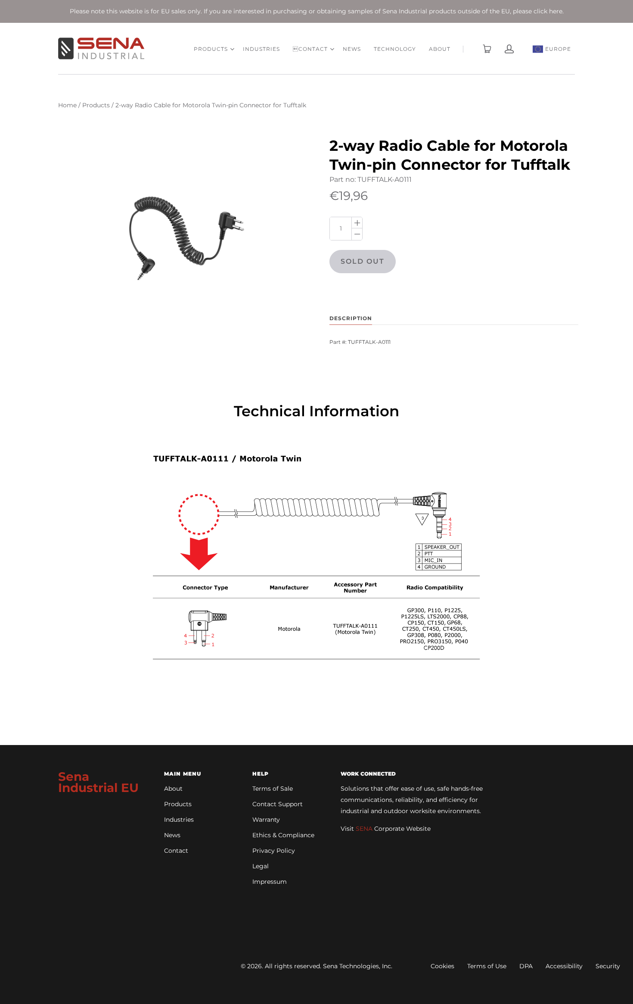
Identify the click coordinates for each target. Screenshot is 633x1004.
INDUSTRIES (261, 49)
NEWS (352, 49)
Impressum (269, 882)
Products (96, 105)
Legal (260, 866)
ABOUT (439, 49)
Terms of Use (486, 966)
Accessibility (564, 966)
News (172, 835)
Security (608, 966)
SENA (364, 829)
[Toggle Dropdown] (232, 49)
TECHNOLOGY (395, 49)
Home (67, 105)
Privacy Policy (273, 850)
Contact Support (277, 804)
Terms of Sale (272, 788)
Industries (179, 819)
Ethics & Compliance (283, 835)
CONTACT (310, 49)
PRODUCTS (211, 49)
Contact (176, 850)
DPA (526, 966)
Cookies (442, 966)
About (173, 788)
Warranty (266, 819)
